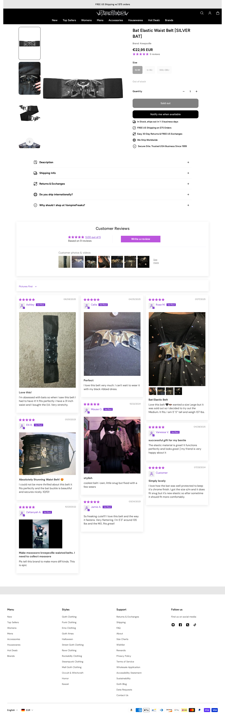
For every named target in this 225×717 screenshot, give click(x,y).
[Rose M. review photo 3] (161, 391)
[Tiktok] (194, 624)
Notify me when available (165, 114)
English (11, 710)
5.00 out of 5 (93, 237)
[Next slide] (30, 142)
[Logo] (112, 13)
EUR (28, 710)
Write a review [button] (140, 239)
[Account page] (210, 13)
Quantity (137, 91)
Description (46, 162)
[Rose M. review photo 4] (170, 391)
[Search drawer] (202, 13)
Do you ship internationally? (56, 194)
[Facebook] (180, 624)
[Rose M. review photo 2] (152, 391)
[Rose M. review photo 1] (177, 349)
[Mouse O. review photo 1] (112, 445)
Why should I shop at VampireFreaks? (62, 205)
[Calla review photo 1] (112, 344)
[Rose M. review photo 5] (178, 391)
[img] (27, 299)
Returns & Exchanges (52, 183)
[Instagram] (173, 624)
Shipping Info (47, 173)
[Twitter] (187, 624)
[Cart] (218, 13)
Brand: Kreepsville (142, 43)
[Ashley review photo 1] (47, 350)
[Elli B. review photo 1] (47, 453)
